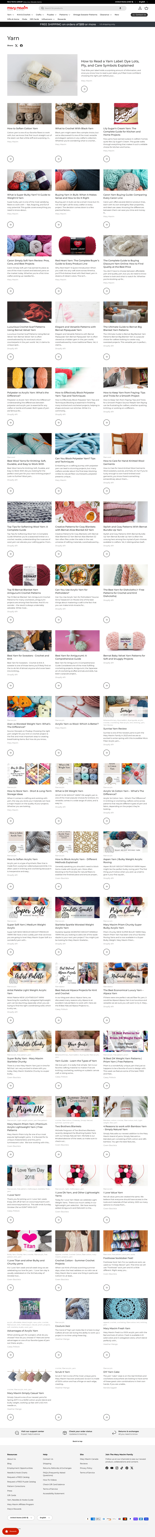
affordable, (17, 1322)
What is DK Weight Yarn (69, 791)
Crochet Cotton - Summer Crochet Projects (75, 1262)
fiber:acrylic (11, 720)
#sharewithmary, (110, 720)
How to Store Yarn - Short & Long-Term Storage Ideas (29, 793)
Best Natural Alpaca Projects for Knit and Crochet (76, 992)
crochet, (106, 723)
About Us (11, 1459)
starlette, (42, 1189)
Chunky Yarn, (22, 1254)
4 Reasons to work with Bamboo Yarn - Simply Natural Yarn (125, 1128)
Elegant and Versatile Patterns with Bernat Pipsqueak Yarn (75, 328)
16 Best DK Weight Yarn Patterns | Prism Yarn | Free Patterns (122, 1060)
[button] (120, 8)
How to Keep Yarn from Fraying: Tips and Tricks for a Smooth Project (124, 394)
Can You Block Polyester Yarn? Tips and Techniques (75, 460)
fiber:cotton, (67, 1120)
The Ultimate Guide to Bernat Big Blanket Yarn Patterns (122, 328)
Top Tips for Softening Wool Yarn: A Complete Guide (27, 528)
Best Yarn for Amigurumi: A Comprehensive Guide (71, 657)
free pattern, (22, 1055)
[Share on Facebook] (21, 45)
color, (39, 1322)
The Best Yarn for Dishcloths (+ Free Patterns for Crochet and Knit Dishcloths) (123, 592)
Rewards (62, 19)
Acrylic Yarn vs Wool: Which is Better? (77, 724)
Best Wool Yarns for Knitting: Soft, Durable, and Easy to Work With (26, 462)
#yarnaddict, (122, 720)
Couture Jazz (62, 1326)
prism (126, 1055)
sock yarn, (126, 1254)
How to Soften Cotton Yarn (22, 128)
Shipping (47, 1464)
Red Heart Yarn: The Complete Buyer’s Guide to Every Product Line (77, 262)
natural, (35, 1325)
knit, (132, 723)
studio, (21, 1327)
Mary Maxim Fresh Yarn (116, 1328)
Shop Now (40, 2)
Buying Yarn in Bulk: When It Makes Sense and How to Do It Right (76, 196)
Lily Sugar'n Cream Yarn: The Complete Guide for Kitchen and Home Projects (122, 131)
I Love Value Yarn (113, 1192)
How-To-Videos (50, 1480)
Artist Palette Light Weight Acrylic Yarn (26, 992)
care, (35, 1322)
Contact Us (48, 1459)
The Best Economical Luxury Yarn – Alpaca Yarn (123, 992)
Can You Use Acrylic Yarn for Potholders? (71, 591)
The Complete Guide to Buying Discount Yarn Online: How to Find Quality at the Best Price (123, 263)
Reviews (84, 1464)
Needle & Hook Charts (17, 1473)
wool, (26, 1327)
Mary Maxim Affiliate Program (20, 1504)
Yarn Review (108, 725)
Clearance (104, 15)
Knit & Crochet (23, 15)
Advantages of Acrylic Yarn (22, 1330)
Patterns (63, 15)
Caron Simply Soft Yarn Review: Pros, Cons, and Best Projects (28, 262)
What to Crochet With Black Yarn (74, 128)
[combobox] (83, 8)
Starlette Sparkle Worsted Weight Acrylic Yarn (74, 926)
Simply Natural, (87, 1120)
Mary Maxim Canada (89, 1459)
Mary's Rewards (14, 1509)
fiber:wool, (107, 1254)
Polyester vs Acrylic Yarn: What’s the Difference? (28, 394)
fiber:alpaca (59, 987)
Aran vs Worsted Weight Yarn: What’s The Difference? (28, 725)
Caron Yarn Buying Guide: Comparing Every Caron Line (125, 196)
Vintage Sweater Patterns (85, 15)
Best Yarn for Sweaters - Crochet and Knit (28, 657)
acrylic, (140, 720)
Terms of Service (50, 1489)
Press (9, 1491)
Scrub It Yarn (62, 1372)
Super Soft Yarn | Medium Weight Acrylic (26, 926)
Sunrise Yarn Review (115, 728)
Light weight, (22, 1120)
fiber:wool (11, 457)
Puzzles (50, 15)
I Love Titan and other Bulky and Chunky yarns (26, 1262)
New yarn (113, 1123)
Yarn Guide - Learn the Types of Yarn (76, 1060)
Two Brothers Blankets (68, 1126)
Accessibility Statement (53, 1493)
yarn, (143, 723)
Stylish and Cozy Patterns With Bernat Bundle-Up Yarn (125, 528)
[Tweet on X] (16, 45)
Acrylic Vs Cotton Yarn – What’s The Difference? (123, 793)
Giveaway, (76, 1120)
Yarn (9, 15)
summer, (59, 1123)
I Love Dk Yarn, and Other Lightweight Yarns (77, 1194)
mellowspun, (32, 1189)
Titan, (48, 1189)
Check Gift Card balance (54, 1484)
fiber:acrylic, (125, 723)
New (117, 15)
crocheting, (115, 723)
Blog (9, 1464)
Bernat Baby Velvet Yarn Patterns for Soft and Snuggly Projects (124, 657)
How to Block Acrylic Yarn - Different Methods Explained (76, 861)
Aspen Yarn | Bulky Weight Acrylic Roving (122, 861)
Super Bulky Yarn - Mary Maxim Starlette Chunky (25, 1060)
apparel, (58, 1254)
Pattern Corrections (16, 1486)
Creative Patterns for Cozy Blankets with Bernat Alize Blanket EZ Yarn (75, 528)
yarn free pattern (40, 1120)
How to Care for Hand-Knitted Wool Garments (123, 462)
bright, (30, 1322)
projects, (65, 1257)
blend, (24, 1322)
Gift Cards (34, 19)
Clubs (24, 19)
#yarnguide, (133, 720)
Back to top (77, 1441)
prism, (31, 1120)
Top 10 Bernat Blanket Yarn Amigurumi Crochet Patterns (24, 591)
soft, (9, 1327)
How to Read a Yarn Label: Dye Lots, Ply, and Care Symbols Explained (110, 63)
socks (133, 1254)
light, (67, 1189)
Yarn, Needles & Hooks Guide (20, 1500)
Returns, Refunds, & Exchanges (57, 1468)
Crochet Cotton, (75, 1254)
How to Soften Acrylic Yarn (22, 859)
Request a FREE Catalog (18, 1477)
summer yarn (68, 1123)
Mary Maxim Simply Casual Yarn (25, 1393)
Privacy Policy (86, 1468)
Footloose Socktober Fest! (118, 1258)
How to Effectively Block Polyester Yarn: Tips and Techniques (74, 394)
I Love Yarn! (13, 1195)
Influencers (47, 19)
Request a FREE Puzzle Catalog (21, 1482)
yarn (29, 1055)
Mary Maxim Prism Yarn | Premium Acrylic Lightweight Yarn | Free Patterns (27, 1127)
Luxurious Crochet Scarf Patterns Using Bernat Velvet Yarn (26, 328)
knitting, (137, 723)
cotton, (114, 1120)
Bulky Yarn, (12, 1254)
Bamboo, (107, 1120)
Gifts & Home (13, 19)
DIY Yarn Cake (111, 1372)
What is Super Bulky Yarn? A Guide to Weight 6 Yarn (28, 196)
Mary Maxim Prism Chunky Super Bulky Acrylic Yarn (122, 926)
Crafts (38, 15)
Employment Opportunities (20, 1468)
